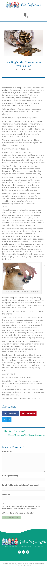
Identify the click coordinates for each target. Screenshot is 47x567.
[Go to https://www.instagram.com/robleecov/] (23, 552)
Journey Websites (25, 565)
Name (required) (10, 476)
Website (6, 494)
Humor (20, 69)
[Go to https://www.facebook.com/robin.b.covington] (19, 552)
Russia (27, 69)
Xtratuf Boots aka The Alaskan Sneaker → (26, 435)
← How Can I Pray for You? (13, 431)
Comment (7, 451)
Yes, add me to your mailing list (19, 513)
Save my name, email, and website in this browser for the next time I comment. (21, 507)
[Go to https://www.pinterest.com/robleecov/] (28, 552)
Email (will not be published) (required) (20, 485)
